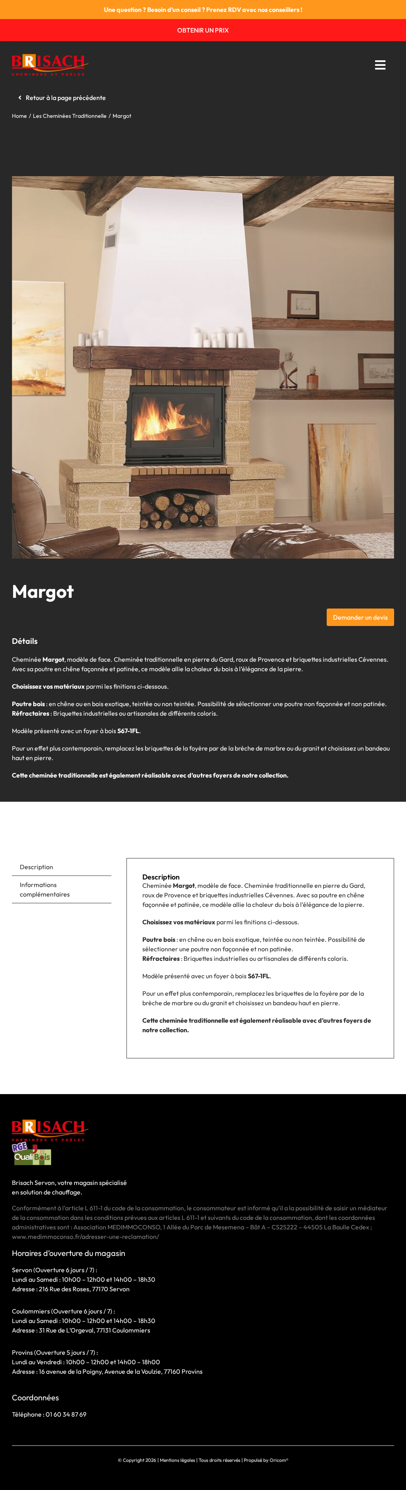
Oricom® (279, 1460)
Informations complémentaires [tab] (45, 889)
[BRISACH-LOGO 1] (50, 57)
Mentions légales (177, 1460)
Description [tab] (36, 867)
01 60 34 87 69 (66, 1414)
